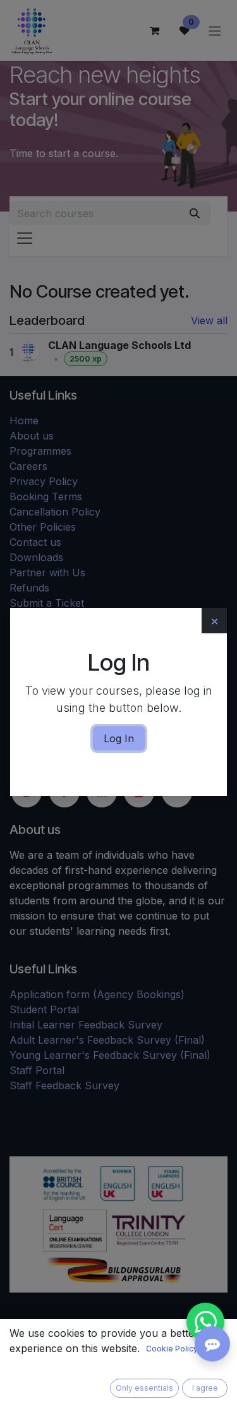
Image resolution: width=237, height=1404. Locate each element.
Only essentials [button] (144, 1388)
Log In (119, 738)
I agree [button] (205, 1388)
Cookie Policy (172, 1348)
